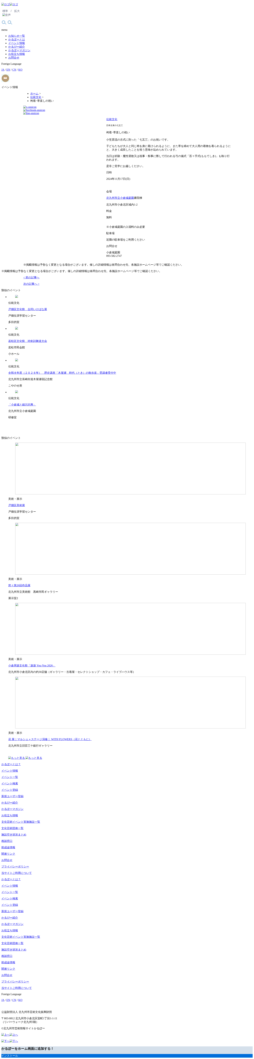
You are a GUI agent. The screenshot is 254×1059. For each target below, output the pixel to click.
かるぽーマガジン (19, 50)
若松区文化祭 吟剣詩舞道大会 (27, 341)
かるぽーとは (16, 39)
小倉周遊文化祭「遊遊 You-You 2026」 (31, 665)
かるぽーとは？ (11, 764)
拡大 (17, 10)
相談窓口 (6, 840)
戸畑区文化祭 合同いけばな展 (27, 309)
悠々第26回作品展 (19, 585)
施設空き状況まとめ (13, 834)
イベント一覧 (9, 777)
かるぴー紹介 (16, 46)
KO (20, 69)
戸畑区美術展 (16, 505)
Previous (27, 119)
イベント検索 (9, 783)
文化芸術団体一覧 (12, 828)
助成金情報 (8, 847)
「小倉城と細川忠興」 (22, 404)
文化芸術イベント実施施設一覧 (20, 821)
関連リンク (8, 853)
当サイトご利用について (16, 872)
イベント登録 (9, 789)
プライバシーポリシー (15, 866)
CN (14, 69)
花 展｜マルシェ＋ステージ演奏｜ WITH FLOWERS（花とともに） (50, 739)
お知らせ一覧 (16, 35)
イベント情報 (16, 43)
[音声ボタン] (6, 15)
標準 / (6, 10)
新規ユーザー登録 (12, 796)
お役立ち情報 (16, 54)
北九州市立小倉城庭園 (120, 197)
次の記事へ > (31, 283)
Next (39, 119)
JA (2, 69)
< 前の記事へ (31, 277)
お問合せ (13, 57)
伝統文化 (111, 119)
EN (8, 69)
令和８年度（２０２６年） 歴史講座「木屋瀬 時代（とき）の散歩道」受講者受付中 (62, 372)
